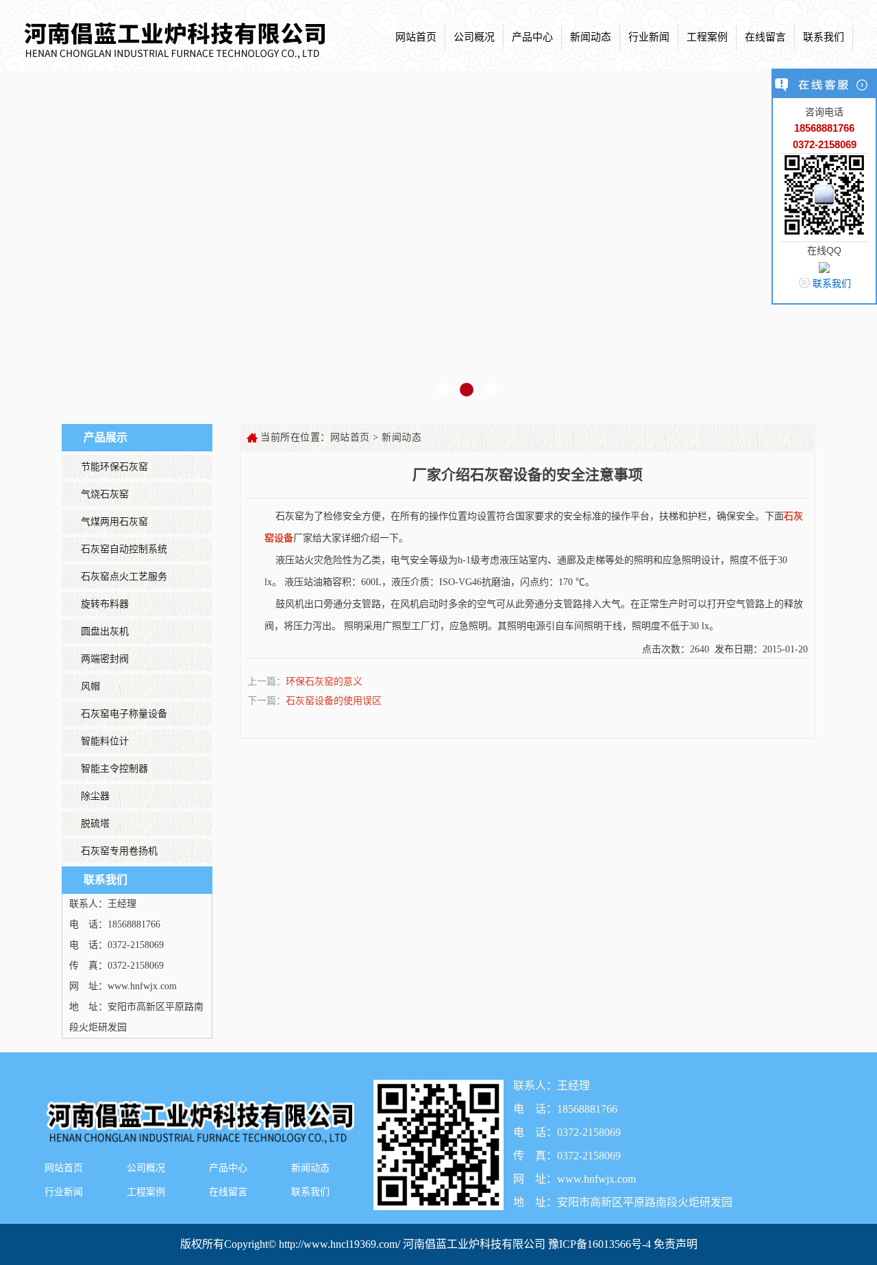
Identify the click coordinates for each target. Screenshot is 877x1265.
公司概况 (474, 37)
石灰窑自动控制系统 (124, 549)
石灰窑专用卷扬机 (119, 851)
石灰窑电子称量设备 (124, 714)
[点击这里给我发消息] (824, 266)
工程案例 (707, 37)
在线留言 (765, 37)
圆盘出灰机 (105, 631)
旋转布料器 (105, 604)
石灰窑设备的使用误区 (334, 701)
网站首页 (415, 37)
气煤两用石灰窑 (114, 522)
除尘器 (95, 796)
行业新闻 (648, 37)
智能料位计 (105, 741)
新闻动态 (590, 37)
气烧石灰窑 (105, 494)
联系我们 (823, 37)
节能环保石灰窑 (114, 467)
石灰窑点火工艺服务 (124, 576)
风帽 (90, 686)
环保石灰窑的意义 (324, 681)
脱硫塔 (95, 823)
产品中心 (532, 37)
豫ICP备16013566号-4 (601, 1244)
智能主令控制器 (114, 769)
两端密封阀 (105, 659)
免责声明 (675, 1244)
